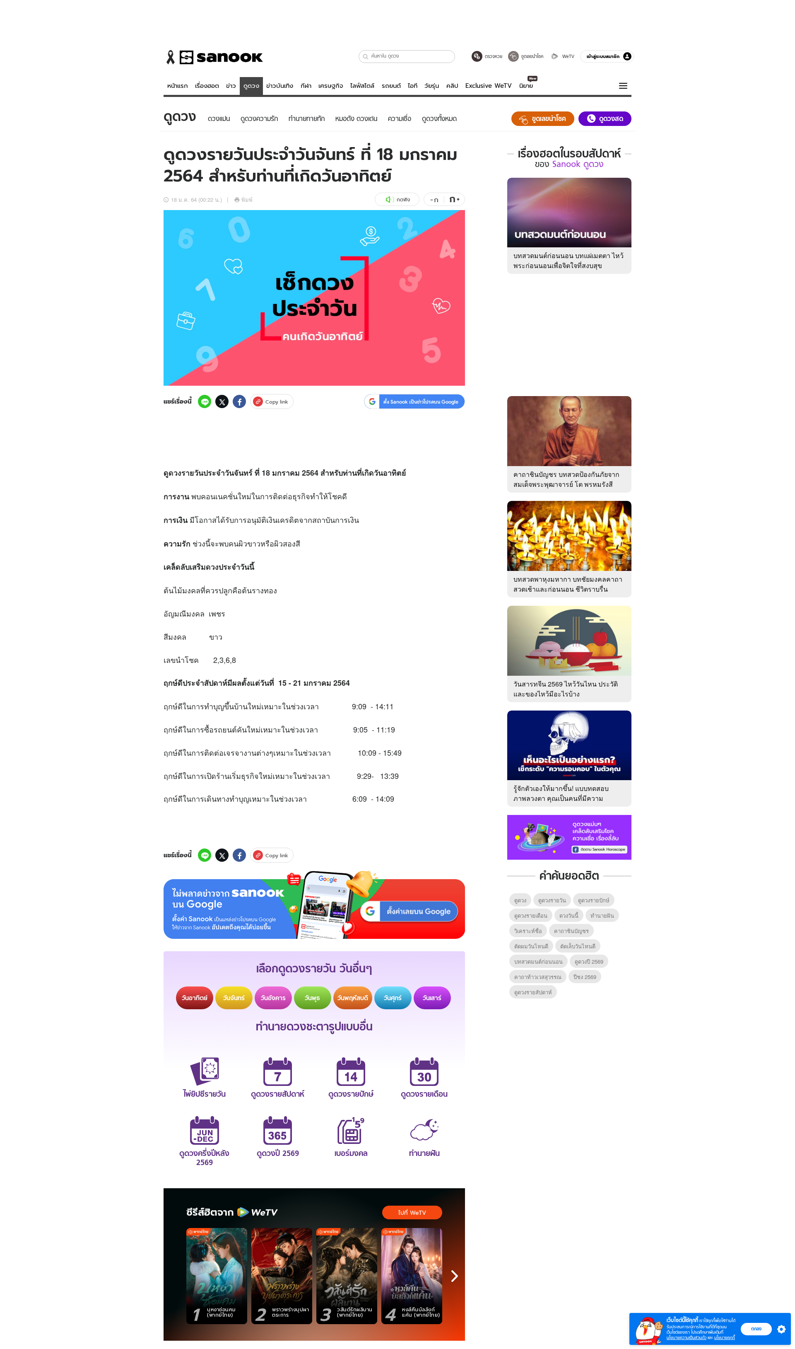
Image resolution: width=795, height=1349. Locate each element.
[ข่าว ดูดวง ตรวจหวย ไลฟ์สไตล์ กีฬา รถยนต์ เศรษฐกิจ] (213, 57)
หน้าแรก (177, 85)
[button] (366, 56)
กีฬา (306, 85)
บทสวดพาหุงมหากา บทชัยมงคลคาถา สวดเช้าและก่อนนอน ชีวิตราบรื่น (567, 584)
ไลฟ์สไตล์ (362, 85)
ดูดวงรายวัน (552, 900)
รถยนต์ (391, 85)
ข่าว (231, 85)
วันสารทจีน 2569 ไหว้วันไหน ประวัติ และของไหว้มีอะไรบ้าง (565, 689)
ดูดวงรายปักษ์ (594, 900)
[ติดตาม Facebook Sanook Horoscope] (569, 836)
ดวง (175, 472)
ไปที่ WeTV (412, 1213)
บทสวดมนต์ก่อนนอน (538, 961)
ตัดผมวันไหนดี (531, 946)
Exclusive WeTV (488, 85)
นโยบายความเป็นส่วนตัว (686, 1337)
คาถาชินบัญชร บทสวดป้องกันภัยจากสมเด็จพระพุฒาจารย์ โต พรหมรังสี (566, 479)
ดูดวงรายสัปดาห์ (533, 992)
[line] (204, 401)
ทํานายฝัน (602, 915)
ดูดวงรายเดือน (530, 915)
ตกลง (756, 1328)
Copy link (276, 401)
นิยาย (526, 85)
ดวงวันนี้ (568, 915)
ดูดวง (251, 85)
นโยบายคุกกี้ (724, 1337)
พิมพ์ (247, 199)
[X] (222, 401)
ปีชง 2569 (584, 977)
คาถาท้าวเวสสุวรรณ (537, 977)
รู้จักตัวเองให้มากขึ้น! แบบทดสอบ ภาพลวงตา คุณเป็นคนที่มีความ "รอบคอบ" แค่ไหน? (561, 798)
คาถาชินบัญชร (571, 931)
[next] (454, 1276)
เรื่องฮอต (207, 85)
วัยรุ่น (431, 85)
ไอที (412, 85)
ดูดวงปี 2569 (589, 961)
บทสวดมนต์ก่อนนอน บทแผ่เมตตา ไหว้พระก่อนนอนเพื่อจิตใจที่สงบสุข (568, 260)
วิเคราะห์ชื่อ (528, 931)
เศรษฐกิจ (330, 85)
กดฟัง (403, 199)
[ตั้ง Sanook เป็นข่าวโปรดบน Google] (314, 905)
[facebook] (239, 401)
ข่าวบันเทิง (279, 85)
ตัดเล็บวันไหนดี (577, 946)
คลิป (452, 85)
